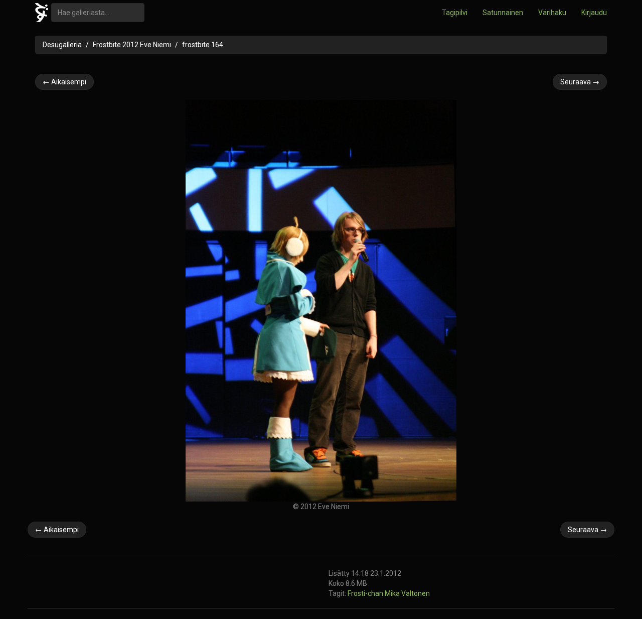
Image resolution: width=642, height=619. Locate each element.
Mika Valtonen (407, 593)
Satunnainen (503, 13)
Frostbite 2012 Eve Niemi (132, 45)
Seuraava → (579, 82)
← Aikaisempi (64, 82)
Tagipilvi (454, 13)
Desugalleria (62, 45)
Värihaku (552, 13)
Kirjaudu (594, 13)
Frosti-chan (366, 593)
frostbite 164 (202, 45)
